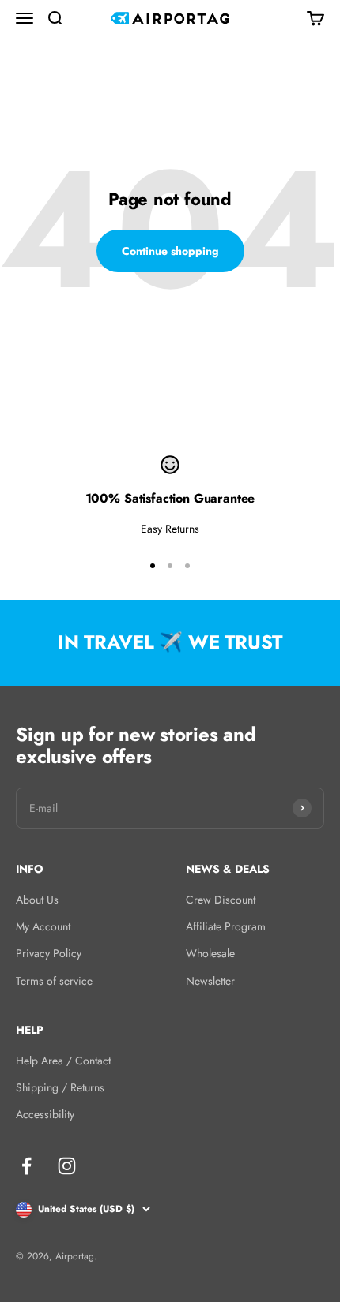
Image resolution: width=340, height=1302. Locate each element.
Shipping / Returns (60, 1087)
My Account (43, 926)
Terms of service (54, 981)
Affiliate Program (226, 926)
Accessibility (45, 1114)
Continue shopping (170, 251)
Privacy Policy (48, 953)
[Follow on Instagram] (66, 1166)
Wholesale (210, 953)
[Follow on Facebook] (26, 1166)
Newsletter (210, 981)
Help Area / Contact (63, 1060)
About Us (37, 899)
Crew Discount (220, 899)
